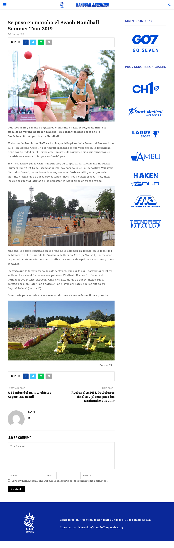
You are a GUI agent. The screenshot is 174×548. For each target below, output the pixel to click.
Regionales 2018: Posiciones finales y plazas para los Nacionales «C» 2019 (93, 397)
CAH (31, 412)
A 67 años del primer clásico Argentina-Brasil (29, 395)
